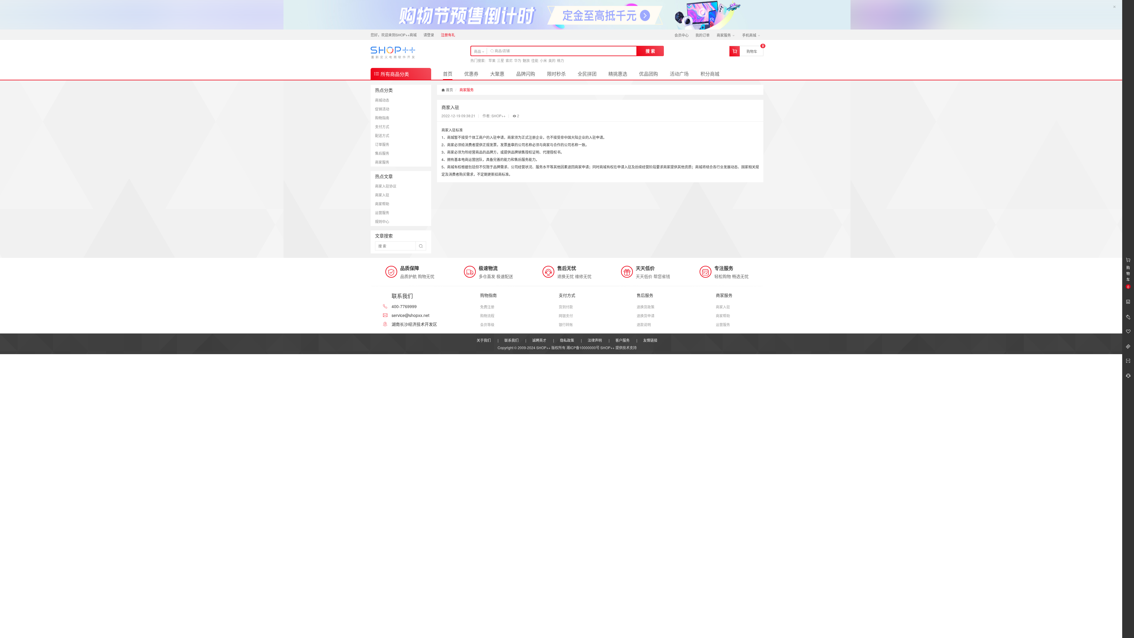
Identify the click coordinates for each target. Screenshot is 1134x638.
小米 (543, 60)
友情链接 (650, 340)
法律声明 (595, 340)
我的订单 (702, 35)
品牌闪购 (525, 73)
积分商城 (709, 73)
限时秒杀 (556, 73)
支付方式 (382, 126)
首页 (447, 73)
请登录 (428, 34)
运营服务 (382, 212)
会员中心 (681, 35)
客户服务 (622, 340)
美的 (551, 60)
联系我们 (511, 340)
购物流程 (487, 315)
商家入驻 (382, 194)
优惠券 (471, 73)
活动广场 (679, 73)
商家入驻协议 (385, 185)
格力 (560, 60)
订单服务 (382, 144)
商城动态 (382, 99)
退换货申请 (645, 315)
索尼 (509, 60)
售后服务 (382, 153)
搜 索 (650, 51)
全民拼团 (587, 73)
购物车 (752, 51)
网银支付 (566, 315)
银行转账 (566, 324)
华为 (517, 60)
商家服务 (724, 35)
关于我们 (484, 340)
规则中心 (382, 221)
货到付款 (566, 306)
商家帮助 (382, 203)
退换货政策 (645, 306)
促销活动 (382, 108)
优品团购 (648, 73)
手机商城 (749, 35)
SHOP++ (607, 347)
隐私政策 (567, 340)
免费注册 (487, 306)
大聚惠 (497, 73)
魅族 (526, 60)
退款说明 (644, 324)
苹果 (492, 60)
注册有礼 (448, 34)
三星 (500, 60)
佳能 (534, 60)
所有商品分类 (394, 74)
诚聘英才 (539, 340)
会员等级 (487, 324)
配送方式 (382, 135)
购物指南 (382, 117)
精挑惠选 (617, 73)
